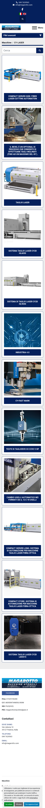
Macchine (6, 781)
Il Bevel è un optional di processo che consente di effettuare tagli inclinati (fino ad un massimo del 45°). (22, 150)
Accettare (9, 804)
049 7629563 (24, 2)
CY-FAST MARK (23, 401)
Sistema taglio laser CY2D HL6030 (22, 252)
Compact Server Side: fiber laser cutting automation (22, 97)
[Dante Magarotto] (22, 683)
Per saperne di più (31, 804)
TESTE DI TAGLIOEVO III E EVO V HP (22, 449)
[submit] (39, 50)
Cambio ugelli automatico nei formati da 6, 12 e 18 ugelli (22, 498)
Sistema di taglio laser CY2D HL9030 (22, 302)
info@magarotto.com (24, 5)
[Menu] (34, 27)
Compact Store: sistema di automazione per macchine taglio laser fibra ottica (22, 603)
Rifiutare (19, 804)
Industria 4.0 (22, 352)
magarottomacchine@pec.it (17, 710)
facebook (10, 693)
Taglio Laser (22, 202)
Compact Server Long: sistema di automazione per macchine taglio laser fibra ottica (22, 550)
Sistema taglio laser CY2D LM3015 (22, 655)
